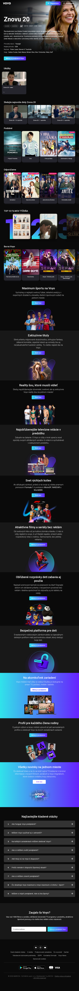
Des (30, 158)
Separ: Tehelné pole (48, 276)
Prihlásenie (70, 3)
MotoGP (47, 487)
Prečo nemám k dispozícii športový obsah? (27, 868)
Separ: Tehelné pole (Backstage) (66, 277)
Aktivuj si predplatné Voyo (15, 58)
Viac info (54, 39)
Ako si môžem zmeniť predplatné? (23, 876)
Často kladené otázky (18, 952)
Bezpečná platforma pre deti (38, 630)
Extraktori (12, 200)
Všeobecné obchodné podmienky (24, 955)
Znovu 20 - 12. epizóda (15, 120)
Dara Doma (30, 276)
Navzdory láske (30, 200)
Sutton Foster (12, 52)
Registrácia (54, 3)
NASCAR (56, 487)
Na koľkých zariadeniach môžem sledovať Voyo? (29, 841)
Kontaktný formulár (50, 955)
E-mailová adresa (19, 929)
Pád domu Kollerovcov (12, 276)
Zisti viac (38, 353)
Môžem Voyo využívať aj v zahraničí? (25, 833)
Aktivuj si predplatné (38, 545)
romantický (14, 26)
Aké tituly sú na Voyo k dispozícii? (23, 859)
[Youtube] (45, 947)
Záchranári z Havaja (66, 158)
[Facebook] (36, 947)
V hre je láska (48, 158)
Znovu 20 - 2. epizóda (63, 120)
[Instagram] (40, 947)
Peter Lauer (14, 49)
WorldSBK (38, 490)
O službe (30, 952)
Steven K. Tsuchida (25, 49)
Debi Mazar (22, 52)
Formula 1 (29, 487)
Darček (66, 952)
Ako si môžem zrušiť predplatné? (23, 850)
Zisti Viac (38, 303)
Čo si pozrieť (57, 952)
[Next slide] (75, 115)
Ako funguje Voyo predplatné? (22, 824)
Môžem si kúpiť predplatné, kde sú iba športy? (28, 894)
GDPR (40, 955)
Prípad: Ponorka (12, 158)
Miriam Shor (30, 52)
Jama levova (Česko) (48, 200)
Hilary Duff (49, 52)
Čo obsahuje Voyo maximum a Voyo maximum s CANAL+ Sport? (36, 885)
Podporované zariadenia (43, 952)
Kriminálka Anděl (66, 200)
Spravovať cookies (39, 959)
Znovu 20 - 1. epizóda (39, 120)
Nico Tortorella (40, 52)
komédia (7, 26)
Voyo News (62, 955)
